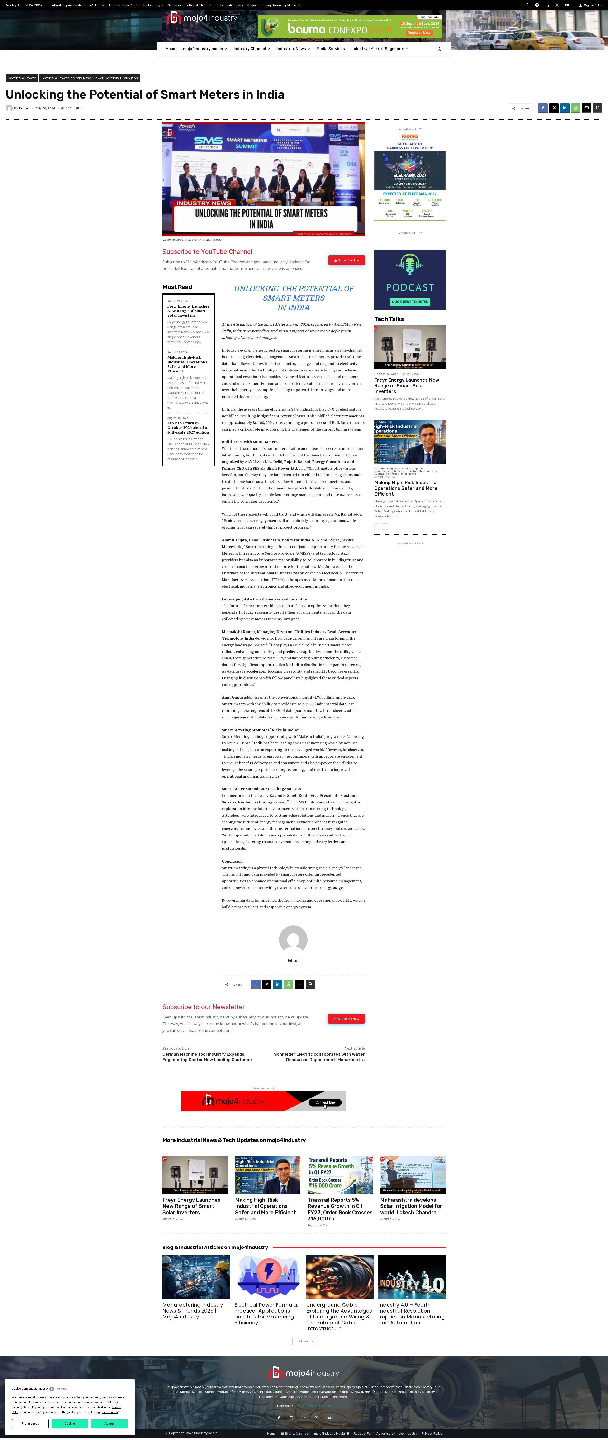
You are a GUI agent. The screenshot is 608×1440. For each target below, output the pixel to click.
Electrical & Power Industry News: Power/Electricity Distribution (89, 78)
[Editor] (10, 108)
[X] (557, 5)
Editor (24, 108)
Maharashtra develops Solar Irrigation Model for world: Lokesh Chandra (411, 1206)
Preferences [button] (110, 1412)
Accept (109, 1423)
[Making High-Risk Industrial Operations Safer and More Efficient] (410, 442)
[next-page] (385, 526)
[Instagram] (537, 5)
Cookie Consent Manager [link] (28, 1388)
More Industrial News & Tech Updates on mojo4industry (234, 1140)
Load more (302, 1341)
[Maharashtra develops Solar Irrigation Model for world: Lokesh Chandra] (413, 1175)
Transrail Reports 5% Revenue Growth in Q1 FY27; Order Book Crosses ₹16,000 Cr (340, 1209)
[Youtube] (567, 5)
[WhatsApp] (575, 108)
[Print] (597, 108)
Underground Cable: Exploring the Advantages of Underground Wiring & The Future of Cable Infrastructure (339, 1316)
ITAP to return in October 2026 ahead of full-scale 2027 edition (188, 427)
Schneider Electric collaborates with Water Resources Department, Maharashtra (319, 1057)
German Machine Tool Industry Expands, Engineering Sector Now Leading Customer (207, 1057)
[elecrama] (410, 219)
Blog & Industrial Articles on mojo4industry (215, 1247)
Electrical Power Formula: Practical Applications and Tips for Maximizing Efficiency (266, 1313)
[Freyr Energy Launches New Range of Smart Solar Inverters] (410, 347)
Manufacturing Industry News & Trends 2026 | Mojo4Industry (192, 1310)
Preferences (30, 1423)
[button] (438, 49)
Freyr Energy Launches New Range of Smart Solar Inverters (188, 311)
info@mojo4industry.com (313, 1406)
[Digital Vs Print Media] (263, 1110)
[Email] (586, 108)
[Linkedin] (547, 5)
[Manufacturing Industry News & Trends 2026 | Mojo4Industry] (196, 1277)
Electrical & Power (22, 78)
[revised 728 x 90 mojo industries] (350, 37)
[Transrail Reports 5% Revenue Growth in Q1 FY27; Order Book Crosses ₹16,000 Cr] (340, 1175)
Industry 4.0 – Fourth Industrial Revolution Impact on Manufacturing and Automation (411, 1313)
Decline (70, 1423)
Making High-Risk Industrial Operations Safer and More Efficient (187, 364)
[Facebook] (527, 5)
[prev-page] (377, 526)
